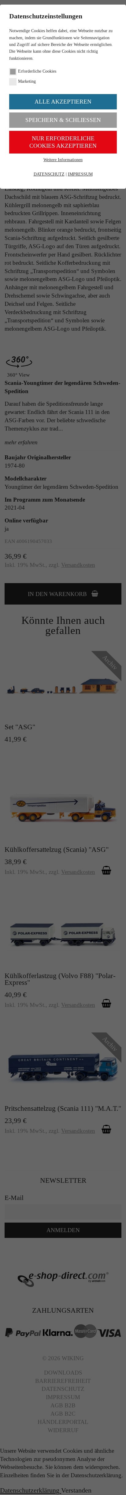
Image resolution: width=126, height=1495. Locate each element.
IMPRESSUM (80, 174)
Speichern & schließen (63, 120)
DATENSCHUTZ (49, 174)
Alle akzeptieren (63, 101)
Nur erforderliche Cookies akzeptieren (63, 142)
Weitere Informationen (63, 159)
